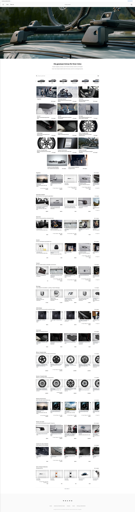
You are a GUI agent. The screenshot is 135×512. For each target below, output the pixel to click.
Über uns (12, 4)
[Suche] (131, 4)
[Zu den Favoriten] (98, 76)
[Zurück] (36, 81)
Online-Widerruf (67, 488)
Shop (7, 4)
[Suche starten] (37, 76)
